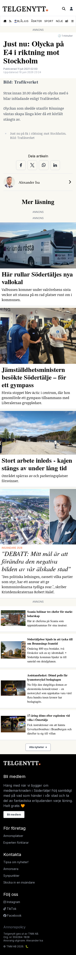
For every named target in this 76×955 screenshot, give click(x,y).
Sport (48, 21)
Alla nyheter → (38, 747)
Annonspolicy (14, 927)
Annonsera (10, 869)
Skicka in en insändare (19, 882)
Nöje (59, 21)
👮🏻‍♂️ (21, 21)
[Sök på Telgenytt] (64, 8)
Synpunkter (11, 875)
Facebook (14, 915)
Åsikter (36, 21)
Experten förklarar (16, 842)
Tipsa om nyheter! (15, 862)
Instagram (13, 902)
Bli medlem (14, 814)
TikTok (11, 908)
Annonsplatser (13, 836)
